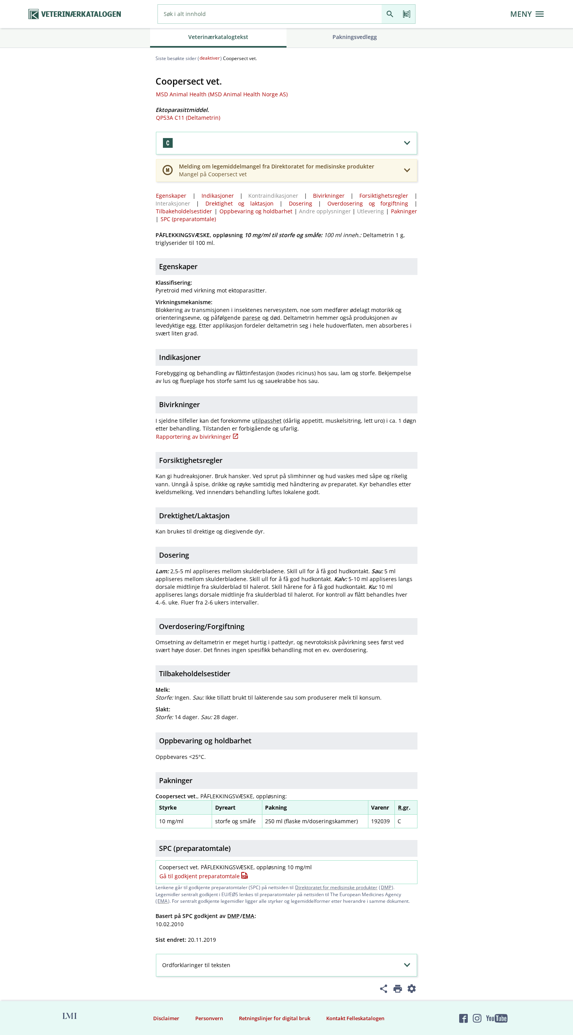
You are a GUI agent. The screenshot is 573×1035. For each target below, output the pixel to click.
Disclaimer (166, 1018)
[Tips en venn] (383, 990)
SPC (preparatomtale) (188, 219)
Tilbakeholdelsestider (184, 211)
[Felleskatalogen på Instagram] (477, 1018)
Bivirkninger (329, 195)
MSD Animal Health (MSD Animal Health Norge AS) (222, 94)
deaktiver (210, 58)
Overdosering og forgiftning (367, 203)
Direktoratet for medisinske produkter (336, 887)
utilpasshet (266, 420)
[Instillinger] (411, 990)
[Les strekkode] (406, 14)
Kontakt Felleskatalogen (355, 1018)
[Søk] (390, 14)
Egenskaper (171, 195)
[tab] (218, 38)
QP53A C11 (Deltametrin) (188, 117)
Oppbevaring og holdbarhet (255, 211)
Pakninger (404, 211)
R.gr (403, 807)
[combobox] (270, 14)
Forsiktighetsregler (383, 195)
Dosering (300, 203)
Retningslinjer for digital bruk (274, 1018)
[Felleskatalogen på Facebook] (463, 1018)
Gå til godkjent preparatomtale (199, 876)
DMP (386, 887)
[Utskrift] (397, 990)
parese (251, 317)
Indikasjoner (218, 195)
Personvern (209, 1018)
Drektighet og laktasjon (239, 203)
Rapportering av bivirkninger (193, 436)
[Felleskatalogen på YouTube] (496, 1018)
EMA (162, 901)
